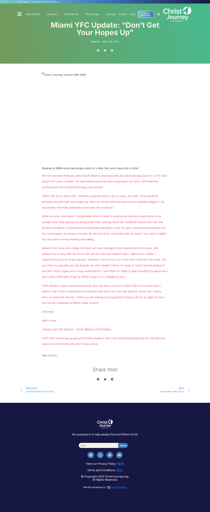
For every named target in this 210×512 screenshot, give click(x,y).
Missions (52, 355)
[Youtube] (119, 455)
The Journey (92, 14)
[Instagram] (100, 455)
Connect (110, 14)
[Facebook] (90, 455)
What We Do (71, 14)
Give (133, 14)
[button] (158, 14)
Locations (51, 14)
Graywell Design (119, 487)
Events (123, 14)
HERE (120, 463)
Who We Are (33, 14)
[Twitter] (110, 455)
